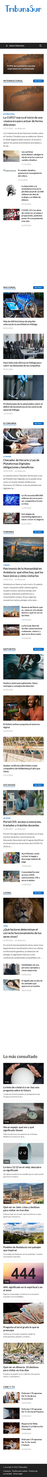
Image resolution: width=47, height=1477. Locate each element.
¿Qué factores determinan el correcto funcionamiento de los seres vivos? (22, 933)
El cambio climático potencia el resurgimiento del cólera (30, 173)
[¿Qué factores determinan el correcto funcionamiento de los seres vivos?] (23, 911)
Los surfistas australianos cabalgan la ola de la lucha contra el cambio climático (32, 155)
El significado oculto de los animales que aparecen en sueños (32, 983)
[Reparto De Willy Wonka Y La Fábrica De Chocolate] (11, 1424)
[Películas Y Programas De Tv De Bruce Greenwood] (11, 1393)
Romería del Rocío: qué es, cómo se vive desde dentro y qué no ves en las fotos (32, 611)
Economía (7, 457)
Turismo (6, 565)
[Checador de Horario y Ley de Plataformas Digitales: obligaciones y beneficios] (23, 441)
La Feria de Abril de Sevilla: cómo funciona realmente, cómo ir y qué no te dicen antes (32, 629)
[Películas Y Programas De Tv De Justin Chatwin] (11, 1439)
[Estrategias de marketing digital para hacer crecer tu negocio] (11, 514)
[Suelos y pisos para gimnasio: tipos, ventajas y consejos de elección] (23, 666)
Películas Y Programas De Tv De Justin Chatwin (32, 1442)
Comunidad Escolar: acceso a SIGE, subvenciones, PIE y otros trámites (31, 876)
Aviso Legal (17, 1474)
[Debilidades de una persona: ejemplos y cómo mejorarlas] (11, 965)
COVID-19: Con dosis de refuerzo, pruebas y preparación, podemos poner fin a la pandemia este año (32, 215)
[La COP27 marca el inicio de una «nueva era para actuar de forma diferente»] (23, 87)
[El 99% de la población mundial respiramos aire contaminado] (23, 64)
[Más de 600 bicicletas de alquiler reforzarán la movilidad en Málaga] (23, 304)
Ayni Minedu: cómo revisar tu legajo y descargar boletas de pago (31, 857)
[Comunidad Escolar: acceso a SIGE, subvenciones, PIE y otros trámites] (11, 872)
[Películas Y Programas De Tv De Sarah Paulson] (11, 1409)
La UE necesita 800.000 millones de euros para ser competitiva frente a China (32, 499)
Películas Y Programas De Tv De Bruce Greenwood (32, 1396)
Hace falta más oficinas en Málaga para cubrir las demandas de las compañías (22, 364)
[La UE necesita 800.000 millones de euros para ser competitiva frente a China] (11, 495)
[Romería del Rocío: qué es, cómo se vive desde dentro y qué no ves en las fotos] (11, 607)
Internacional (9, 114)
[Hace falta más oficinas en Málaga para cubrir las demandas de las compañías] (23, 346)
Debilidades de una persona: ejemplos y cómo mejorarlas (31, 968)
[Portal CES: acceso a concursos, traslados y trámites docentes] (23, 803)
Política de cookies (19, 1471)
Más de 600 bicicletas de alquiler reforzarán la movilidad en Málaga (20, 323)
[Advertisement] (24, 31)
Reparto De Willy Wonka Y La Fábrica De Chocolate (32, 1426)
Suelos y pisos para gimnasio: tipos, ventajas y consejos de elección (20, 684)
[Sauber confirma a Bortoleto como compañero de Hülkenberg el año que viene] (23, 749)
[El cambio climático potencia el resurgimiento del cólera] (9, 170)
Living (5, 926)
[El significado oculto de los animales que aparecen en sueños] (11, 981)
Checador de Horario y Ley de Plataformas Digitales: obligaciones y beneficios (21, 463)
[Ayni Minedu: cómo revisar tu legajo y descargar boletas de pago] (11, 853)
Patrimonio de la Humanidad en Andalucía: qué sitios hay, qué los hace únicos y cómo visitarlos (23, 572)
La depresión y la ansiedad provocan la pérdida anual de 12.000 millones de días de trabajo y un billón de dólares (33, 193)
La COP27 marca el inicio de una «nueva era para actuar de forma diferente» (23, 121)
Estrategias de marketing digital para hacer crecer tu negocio (33, 517)
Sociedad (7, 818)
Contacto (7, 1471)
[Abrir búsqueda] (40, 46)
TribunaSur (22, 1467)
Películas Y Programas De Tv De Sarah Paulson (33, 1410)
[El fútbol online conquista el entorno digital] (23, 707)
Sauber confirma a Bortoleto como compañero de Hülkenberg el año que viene (21, 768)
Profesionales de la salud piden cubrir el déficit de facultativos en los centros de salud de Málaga (23, 406)
